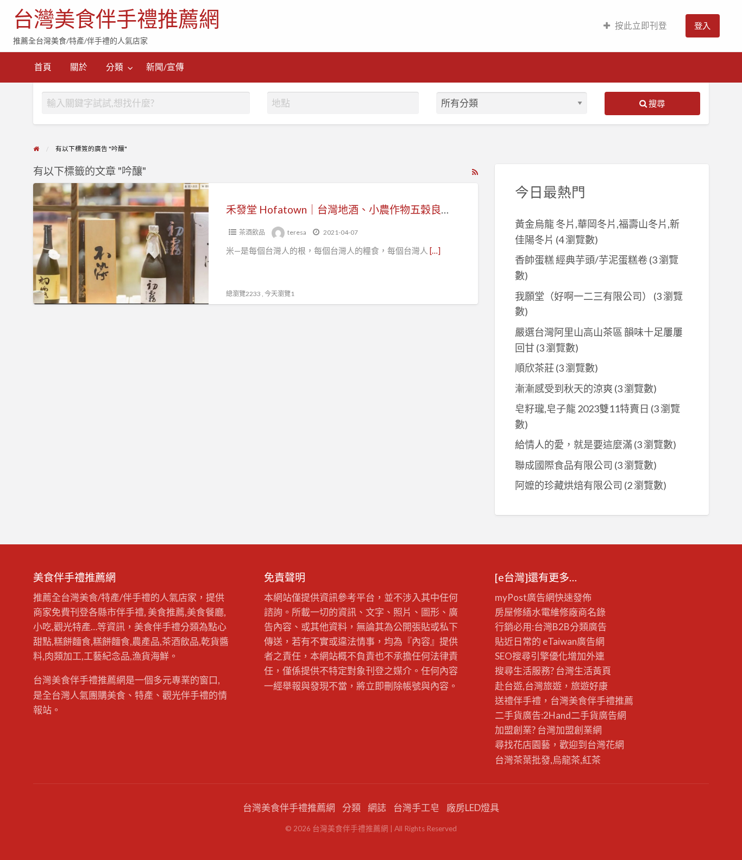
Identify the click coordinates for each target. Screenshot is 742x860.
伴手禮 (601, 700)
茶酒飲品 (252, 232)
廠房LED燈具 (473, 807)
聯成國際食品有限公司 (564, 465)
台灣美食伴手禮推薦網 (116, 19)
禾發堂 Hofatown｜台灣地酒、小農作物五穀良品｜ (344, 209)
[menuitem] (635, 26)
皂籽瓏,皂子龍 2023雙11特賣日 (582, 409)
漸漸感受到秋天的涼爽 (564, 388)
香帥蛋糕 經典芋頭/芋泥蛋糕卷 (581, 260)
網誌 (377, 807)
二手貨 (585, 715)
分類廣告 (588, 626)
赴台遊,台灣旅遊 (528, 686)
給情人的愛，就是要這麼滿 (573, 444)
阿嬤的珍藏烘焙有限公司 (568, 485)
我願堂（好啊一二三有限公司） (583, 296)
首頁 (43, 67)
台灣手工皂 (416, 807)
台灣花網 (605, 744)
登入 (702, 25)
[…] (435, 250)
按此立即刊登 (641, 25)
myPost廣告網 (525, 597)
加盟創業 (574, 730)
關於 (78, 67)
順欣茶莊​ (534, 368)
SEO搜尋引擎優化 (531, 656)
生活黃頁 (592, 670)
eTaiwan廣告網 (574, 641)
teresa (296, 232)
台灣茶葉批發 (522, 759)
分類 (114, 67)
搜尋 (656, 103)
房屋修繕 (513, 612)
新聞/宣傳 (165, 67)
